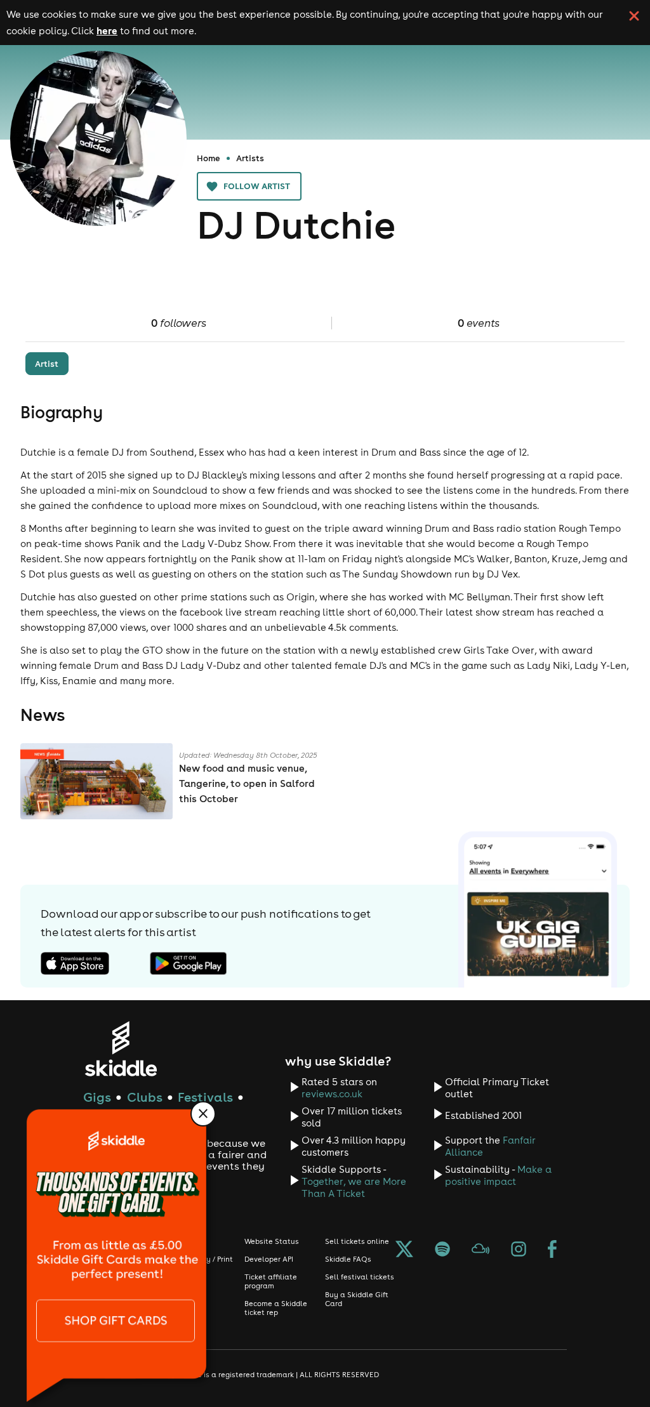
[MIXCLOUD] (480, 1250)
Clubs (144, 1097)
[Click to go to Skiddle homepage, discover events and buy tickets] (120, 1049)
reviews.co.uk (332, 1094)
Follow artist (256, 186)
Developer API (268, 1259)
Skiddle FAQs (348, 1259)
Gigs (97, 1097)
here (106, 30)
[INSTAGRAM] (519, 1250)
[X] (404, 1250)
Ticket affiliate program (270, 1281)
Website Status (271, 1241)
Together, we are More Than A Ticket (354, 1187)
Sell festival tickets (359, 1276)
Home (208, 158)
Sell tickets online (357, 1241)
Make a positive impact (498, 1175)
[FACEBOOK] (552, 1250)
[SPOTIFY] (442, 1250)
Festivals (205, 1097)
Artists (250, 158)
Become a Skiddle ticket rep (275, 1308)
